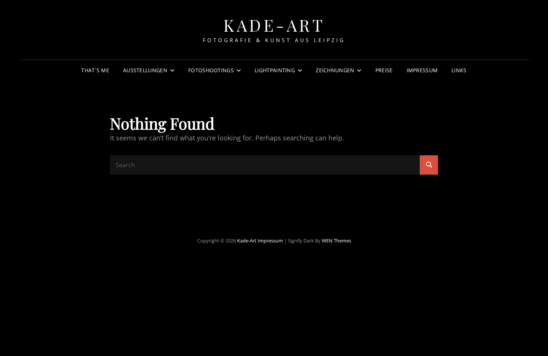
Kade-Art (274, 25)
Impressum (422, 70)
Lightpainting (275, 70)
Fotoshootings (211, 70)
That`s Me (95, 70)
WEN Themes (336, 240)
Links (458, 70)
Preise (384, 70)
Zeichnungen (335, 70)
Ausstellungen (145, 70)
